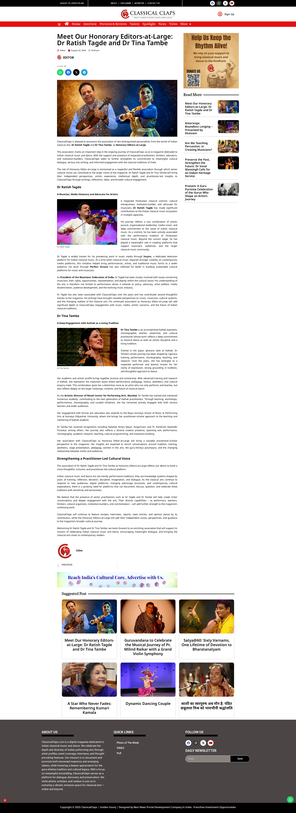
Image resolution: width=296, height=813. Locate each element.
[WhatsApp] (60, 72)
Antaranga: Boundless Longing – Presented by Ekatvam (199, 128)
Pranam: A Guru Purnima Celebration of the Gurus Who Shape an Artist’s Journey (199, 192)
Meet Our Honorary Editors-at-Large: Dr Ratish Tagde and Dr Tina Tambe (198, 108)
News (162, 24)
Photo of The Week (128, 742)
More (184, 24)
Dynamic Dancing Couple (148, 703)
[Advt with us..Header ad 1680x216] (117, 586)
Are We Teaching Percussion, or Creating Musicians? (198, 146)
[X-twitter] (225, 3)
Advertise (139, 3)
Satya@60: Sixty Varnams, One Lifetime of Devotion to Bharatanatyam (207, 645)
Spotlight (149, 24)
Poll (119, 753)
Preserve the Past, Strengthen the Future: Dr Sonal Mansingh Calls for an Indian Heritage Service (198, 168)
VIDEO (120, 747)
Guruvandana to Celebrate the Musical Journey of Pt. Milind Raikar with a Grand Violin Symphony (148, 647)
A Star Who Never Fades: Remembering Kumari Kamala (89, 708)
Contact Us (153, 3)
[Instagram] (218, 3)
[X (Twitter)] (76, 72)
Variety (135, 24)
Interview (90, 24)
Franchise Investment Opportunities (214, 807)
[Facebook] (212, 3)
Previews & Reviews (113, 24)
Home (76, 24)
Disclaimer (126, 3)
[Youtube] (231, 3)
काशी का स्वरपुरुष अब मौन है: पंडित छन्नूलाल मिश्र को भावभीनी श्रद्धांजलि (206, 705)
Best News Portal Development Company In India (163, 807)
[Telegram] (84, 72)
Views (173, 24)
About (114, 3)
